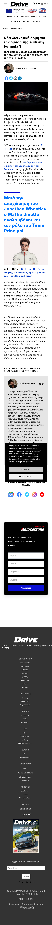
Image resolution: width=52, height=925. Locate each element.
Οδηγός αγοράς (25, 777)
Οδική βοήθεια (25, 798)
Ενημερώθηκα (26, 477)
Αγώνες (34, 16)
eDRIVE (26, 21)
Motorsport (25, 722)
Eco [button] (25, 729)
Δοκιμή (25, 698)
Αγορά (25, 684)
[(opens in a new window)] (37, 3)
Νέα (25, 733)
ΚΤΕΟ (25, 794)
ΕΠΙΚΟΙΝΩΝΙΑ (33, 646)
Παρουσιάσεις (25, 757)
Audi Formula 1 (20, 368)
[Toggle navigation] (5, 4)
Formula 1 (25, 715)
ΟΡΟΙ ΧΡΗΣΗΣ (37, 891)
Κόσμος (25, 673)
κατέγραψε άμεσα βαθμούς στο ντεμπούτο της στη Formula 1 (23, 166)
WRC (25, 719)
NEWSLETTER (18, 646)
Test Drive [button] (25, 694)
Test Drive (24, 16)
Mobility (25, 740)
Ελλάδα (25, 670)
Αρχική (6, 29)
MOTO (25, 768)
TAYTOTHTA (47, 646)
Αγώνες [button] (25, 711)
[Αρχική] (19, 4)
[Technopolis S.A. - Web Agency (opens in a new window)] (26, 907)
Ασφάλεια (25, 680)
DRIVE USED (36, 21)
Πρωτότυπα (25, 666)
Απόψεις (25, 687)
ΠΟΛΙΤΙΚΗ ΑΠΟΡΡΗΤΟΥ (27, 894)
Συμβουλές (25, 780)
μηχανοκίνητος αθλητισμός (23, 371)
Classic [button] (25, 750)
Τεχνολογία (24, 677)
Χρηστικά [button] (25, 787)
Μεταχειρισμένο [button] (25, 773)
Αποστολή (25, 701)
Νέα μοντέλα (25, 663)
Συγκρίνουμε (25, 705)
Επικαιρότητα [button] (25, 659)
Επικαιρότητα (12, 16)
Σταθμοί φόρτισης (25, 743)
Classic (42, 16)
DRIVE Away (16, 21)
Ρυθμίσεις (26, 469)
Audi (8, 368)
